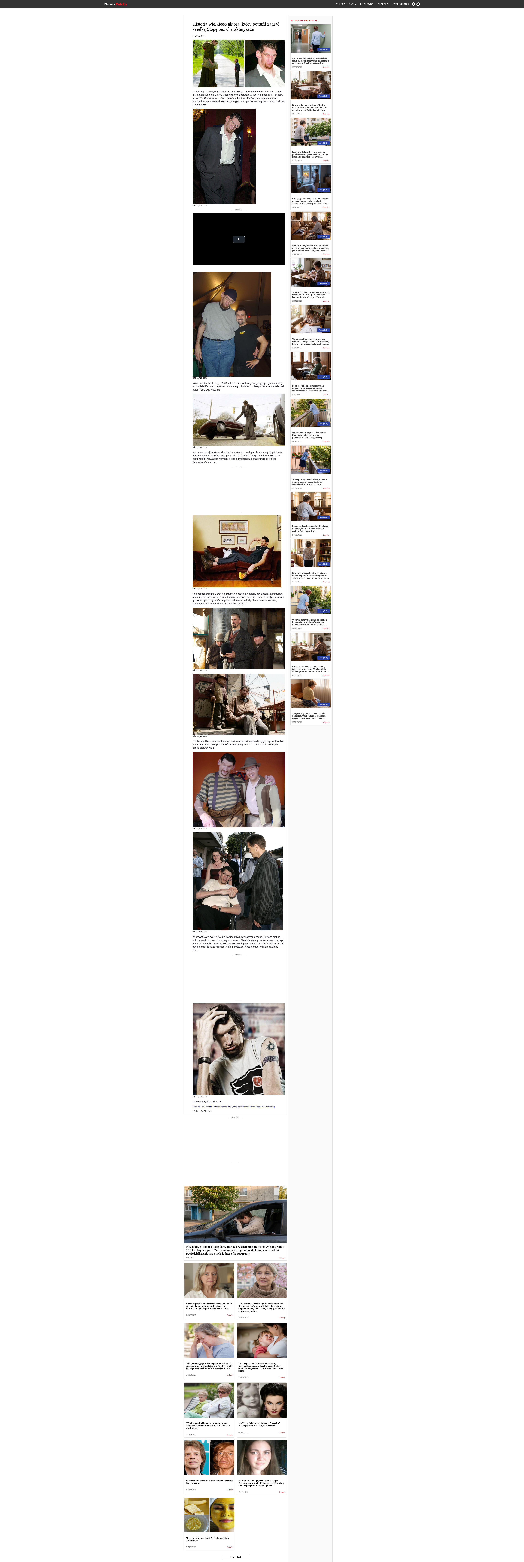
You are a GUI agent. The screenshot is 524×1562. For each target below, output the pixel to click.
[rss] (413, 4)
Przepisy (383, 4)
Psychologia (401, 4)
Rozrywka (366, 4)
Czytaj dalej (235, 1557)
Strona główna (346, 4)
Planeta (115, 4)
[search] (418, 4)
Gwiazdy (282, 1258)
